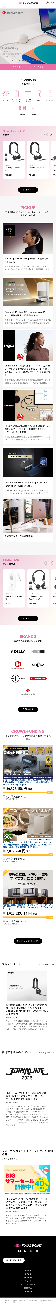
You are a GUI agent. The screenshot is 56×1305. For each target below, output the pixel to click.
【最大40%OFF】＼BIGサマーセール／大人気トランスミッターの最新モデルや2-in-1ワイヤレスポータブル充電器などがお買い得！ (27, 1204)
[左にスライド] (46, 134)
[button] (12, 60)
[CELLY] (17, 651)
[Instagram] (36, 1251)
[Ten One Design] (17, 678)
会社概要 (28, 1270)
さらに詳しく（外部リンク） (28, 941)
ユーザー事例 (28, 1278)
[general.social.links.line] (19, 1251)
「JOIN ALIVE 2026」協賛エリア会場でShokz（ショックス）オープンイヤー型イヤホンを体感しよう (26, 1096)
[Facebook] (25, 1251)
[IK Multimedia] (17, 665)
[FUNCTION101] (38, 651)
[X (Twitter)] (30, 1251)
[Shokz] (38, 665)
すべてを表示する (46, 964)
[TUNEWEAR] (38, 678)
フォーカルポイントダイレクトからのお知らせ (27, 1153)
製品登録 (28, 1274)
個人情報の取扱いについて (46, 1301)
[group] (28, 36)
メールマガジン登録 (13, 1260)
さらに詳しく (28, 190)
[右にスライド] (51, 134)
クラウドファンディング (28, 1285)
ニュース (28, 1281)
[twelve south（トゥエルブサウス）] (28, 692)
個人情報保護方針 (33, 1301)
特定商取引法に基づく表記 (19, 1301)
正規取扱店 (28, 1288)
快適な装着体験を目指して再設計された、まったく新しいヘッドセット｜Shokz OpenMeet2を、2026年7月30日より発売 (27, 1009)
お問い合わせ (28, 1292)
